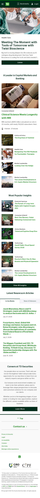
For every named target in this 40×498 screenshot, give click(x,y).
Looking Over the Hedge (24, 166)
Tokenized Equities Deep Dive (26, 231)
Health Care (6, 38)
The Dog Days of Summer (24, 138)
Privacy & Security (7, 434)
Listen (20, 62)
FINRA (9, 486)
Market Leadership (21, 163)
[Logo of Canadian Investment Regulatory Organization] (14, 465)
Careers (4, 443)
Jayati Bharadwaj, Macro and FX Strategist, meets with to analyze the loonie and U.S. (19, 311)
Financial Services (21, 201)
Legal (3, 437)
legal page (33, 486)
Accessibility (6, 440)
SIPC (4, 486)
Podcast (7, 128)
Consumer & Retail (8, 111)
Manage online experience (10, 449)
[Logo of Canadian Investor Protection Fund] (26, 465)
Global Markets (20, 229)
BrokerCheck (21, 486)
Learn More (20, 409)
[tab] (10, 301)
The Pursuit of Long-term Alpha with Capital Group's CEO (25, 206)
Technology (19, 243)
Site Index (5, 446)
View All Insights (20, 285)
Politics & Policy (20, 135)
